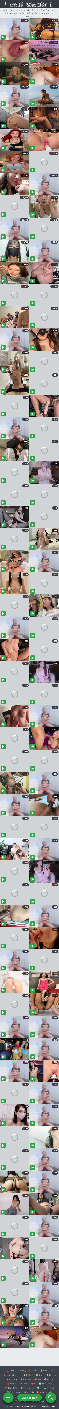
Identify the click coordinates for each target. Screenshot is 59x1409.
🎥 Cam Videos (45, 1396)
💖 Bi (33, 1383)
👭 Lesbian (23, 1383)
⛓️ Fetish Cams (14, 1392)
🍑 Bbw (37, 1379)
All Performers (43, 1406)
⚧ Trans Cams (27, 1388)
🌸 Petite (48, 1379)
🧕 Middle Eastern (12, 1375)
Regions (20, 1406)
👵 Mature (28, 1375)
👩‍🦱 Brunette (12, 1379)
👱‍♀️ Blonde (51, 1375)
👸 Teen (40, 1375)
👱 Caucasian (46, 1370)
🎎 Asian (10, 1370)
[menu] (8, 1397)
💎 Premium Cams (45, 1388)
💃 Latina (33, 1370)
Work (27, 1406)
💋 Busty (11, 1383)
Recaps (33, 1406)
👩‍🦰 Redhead (26, 1379)
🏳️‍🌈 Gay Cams (11, 1388)
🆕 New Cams (45, 1383)
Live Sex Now (30, 1397)
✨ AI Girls (29, 1392)
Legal (53, 1406)
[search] (50, 1397)
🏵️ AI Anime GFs (44, 1392)
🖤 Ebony (21, 1370)
